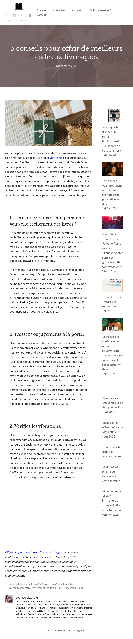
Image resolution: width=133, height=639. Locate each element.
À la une (41, 10)
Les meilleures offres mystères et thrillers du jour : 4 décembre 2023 (46, 587)
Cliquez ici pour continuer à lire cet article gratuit (35, 552)
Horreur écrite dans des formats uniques (112, 451)
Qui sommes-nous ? (100, 10)
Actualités (59, 10)
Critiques (77, 10)
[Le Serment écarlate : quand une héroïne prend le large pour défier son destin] (112, 173)
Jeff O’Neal (57, 157)
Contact (41, 14)
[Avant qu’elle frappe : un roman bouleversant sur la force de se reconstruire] (112, 119)
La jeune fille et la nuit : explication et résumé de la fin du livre (41, 584)
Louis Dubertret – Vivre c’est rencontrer (112, 301)
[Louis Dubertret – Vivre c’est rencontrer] (112, 289)
